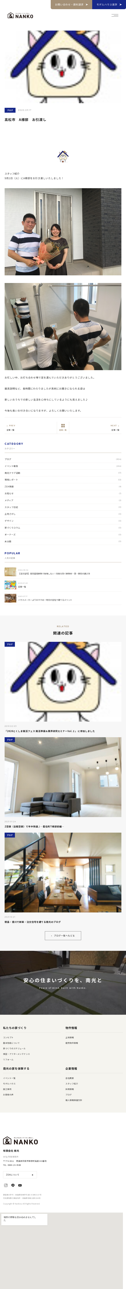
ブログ (63, 459)
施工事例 (7, 1089)
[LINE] (13, 1185)
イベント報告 (63, 466)
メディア (63, 500)
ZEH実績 (63, 486)
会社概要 (69, 1078)
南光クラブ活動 (63, 472)
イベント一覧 (9, 1078)
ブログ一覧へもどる (63, 935)
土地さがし (63, 513)
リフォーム (8, 1059)
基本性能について (11, 1042)
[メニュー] (115, 15)
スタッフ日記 (63, 507)
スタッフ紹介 (71, 1083)
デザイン (63, 520)
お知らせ (63, 493)
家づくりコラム (63, 527)
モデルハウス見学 (106, 4)
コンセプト (8, 1037)
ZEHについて (20, 1174)
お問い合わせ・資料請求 (69, 4)
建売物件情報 (71, 1042)
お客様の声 (8, 1094)
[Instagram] (6, 1185)
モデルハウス (9, 1083)
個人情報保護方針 (73, 1100)
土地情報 (69, 1037)
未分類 (63, 541)
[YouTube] (20, 1185)
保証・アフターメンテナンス (16, 1053)
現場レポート (63, 479)
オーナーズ (63, 534)
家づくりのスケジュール (14, 1048)
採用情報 (69, 1089)
